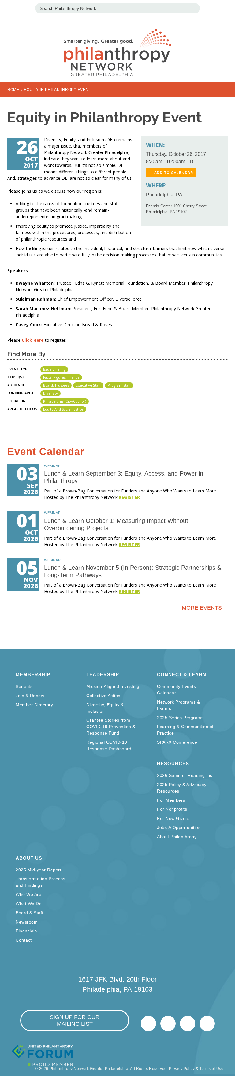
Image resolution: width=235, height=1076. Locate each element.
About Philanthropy (176, 836)
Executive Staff (88, 385)
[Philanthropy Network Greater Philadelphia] (117, 44)
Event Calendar (45, 451)
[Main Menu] (8, 7)
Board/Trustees (56, 385)
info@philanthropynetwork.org (187, 1023)
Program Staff (119, 385)
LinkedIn (168, 1023)
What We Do (29, 903)
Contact (24, 940)
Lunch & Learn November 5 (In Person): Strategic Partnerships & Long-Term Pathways (132, 571)
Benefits (24, 686)
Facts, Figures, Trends (61, 377)
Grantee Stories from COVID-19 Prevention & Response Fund (111, 726)
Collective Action (103, 695)
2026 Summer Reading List (185, 775)
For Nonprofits (172, 809)
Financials (26, 930)
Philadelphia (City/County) (64, 401)
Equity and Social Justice (63, 409)
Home (13, 89)
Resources (173, 763)
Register (129, 497)
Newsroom (27, 922)
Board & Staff (29, 912)
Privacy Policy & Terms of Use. (197, 1068)
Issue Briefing (54, 369)
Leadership (102, 674)
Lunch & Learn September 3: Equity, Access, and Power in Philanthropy (123, 477)
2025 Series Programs (180, 717)
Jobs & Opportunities (178, 827)
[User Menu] (227, 7)
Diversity (50, 393)
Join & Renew (30, 695)
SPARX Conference (177, 742)
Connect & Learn (181, 674)
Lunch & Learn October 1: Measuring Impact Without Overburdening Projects (116, 524)
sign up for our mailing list (74, 1020)
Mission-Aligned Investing (113, 686)
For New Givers (173, 818)
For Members (171, 800)
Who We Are (28, 894)
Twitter (148, 1023)
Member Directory (34, 704)
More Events (202, 608)
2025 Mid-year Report (38, 869)
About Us (29, 858)
